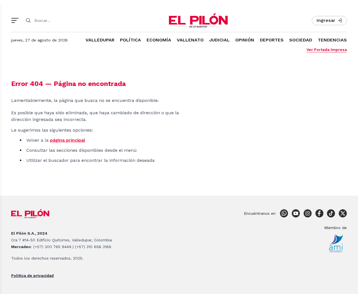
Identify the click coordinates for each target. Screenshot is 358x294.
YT (295, 213)
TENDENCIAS (332, 40)
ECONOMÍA (159, 40)
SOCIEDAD (300, 40)
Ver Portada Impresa (327, 49)
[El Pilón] (198, 20)
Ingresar (326, 20)
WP (284, 213)
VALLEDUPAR (100, 40)
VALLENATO (190, 40)
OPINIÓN (244, 40)
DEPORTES (272, 40)
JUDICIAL (219, 40)
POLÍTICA (130, 40)
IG (307, 213)
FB (319, 213)
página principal (67, 140)
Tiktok (331, 213)
